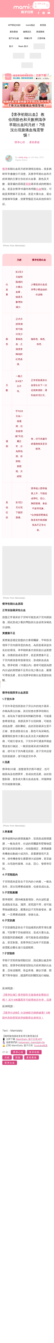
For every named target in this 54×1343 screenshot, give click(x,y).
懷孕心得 (20, 142)
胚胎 (28, 183)
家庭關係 (40, 31)
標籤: (6, 1052)
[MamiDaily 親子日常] (27, 8)
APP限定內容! (14, 25)
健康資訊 (27, 31)
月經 (7, 1057)
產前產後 (14, 31)
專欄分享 (28, 38)
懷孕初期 (34, 1052)
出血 (38, 188)
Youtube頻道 (41, 1045)
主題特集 (41, 38)
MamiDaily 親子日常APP (29, 1039)
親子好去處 (14, 38)
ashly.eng (23, 157)
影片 (11, 46)
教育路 (43, 25)
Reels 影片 (23, 46)
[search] (49, 10)
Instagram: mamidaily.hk (31, 1042)
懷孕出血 (9, 1062)
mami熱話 (30, 25)
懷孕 (4, 168)
